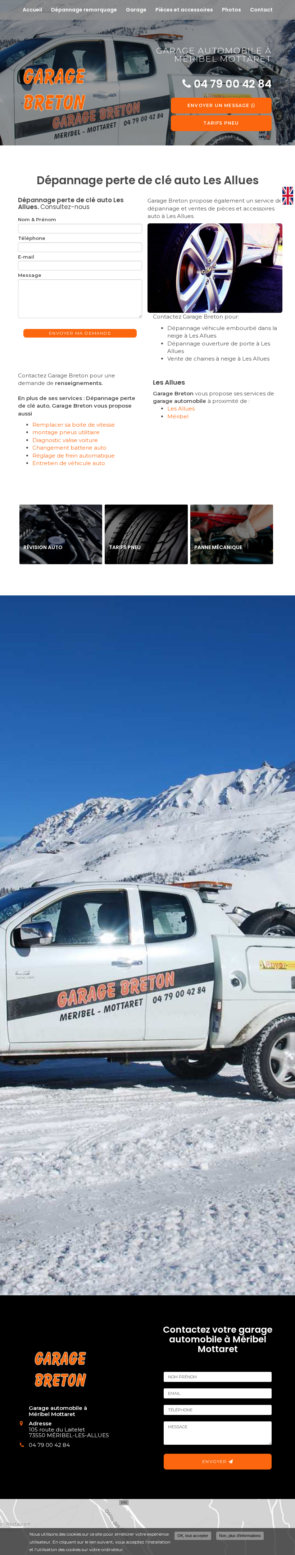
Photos (231, 9)
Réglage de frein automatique (73, 455)
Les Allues (181, 408)
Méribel (178, 416)
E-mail (26, 257)
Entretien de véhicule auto (68, 463)
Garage (136, 9)
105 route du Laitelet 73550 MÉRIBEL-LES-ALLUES (69, 1432)
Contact (261, 9)
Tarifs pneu (221, 123)
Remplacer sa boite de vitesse (73, 424)
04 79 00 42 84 (49, 1445)
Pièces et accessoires (184, 9)
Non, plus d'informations (240, 1535)
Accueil (32, 9)
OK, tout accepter (192, 1535)
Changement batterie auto (69, 447)
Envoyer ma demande (80, 333)
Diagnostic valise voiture (65, 440)
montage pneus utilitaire (66, 432)
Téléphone (31, 238)
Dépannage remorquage (84, 9)
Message (29, 275)
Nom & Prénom (37, 219)
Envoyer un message (219, 105)
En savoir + (60, 534)
